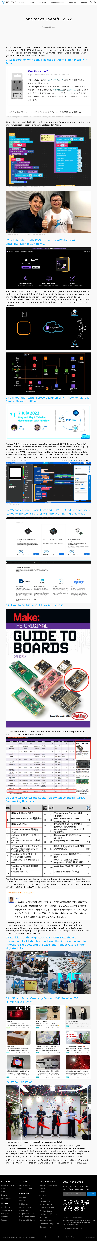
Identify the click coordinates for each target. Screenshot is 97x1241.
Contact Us (6, 1198)
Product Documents (48, 1185)
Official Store (6, 1210)
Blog (3, 1192)
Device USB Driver (27, 1220)
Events (4, 1195)
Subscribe (91, 1194)
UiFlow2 (22, 1201)
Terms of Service (54, 1237)
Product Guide (46, 1211)
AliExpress (5, 1214)
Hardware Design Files (49, 1224)
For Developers (25, 1189)
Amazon (4, 1217)
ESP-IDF (43, 1198)
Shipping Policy (60, 1237)
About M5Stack (7, 1185)
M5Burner (23, 1204)
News (3, 1189)
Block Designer (25, 1207)
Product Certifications (49, 1214)
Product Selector (47, 1221)
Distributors (6, 1207)
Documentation (57, 2)
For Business (24, 1185)
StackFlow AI (45, 1201)
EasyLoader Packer (27, 1214)
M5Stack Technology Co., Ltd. (18, 1237)
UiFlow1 (22, 1198)
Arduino (43, 1195)
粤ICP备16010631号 (90, 1237)
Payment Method (73, 1237)
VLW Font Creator (27, 1217)
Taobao (4, 1220)
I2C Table (43, 1217)
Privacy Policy (47, 1237)
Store (32, 2)
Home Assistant (46, 1205)
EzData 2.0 (23, 1210)
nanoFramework (47, 1208)
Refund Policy (66, 1237)
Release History (46, 1227)
